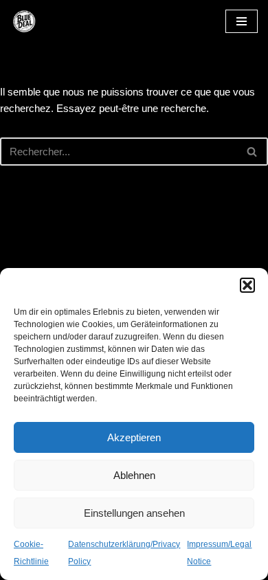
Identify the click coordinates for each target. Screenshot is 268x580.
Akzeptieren (134, 437)
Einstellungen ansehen (134, 513)
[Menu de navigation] (241, 21)
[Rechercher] (252, 151)
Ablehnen (134, 475)
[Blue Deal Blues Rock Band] (51, 21)
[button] (247, 285)
